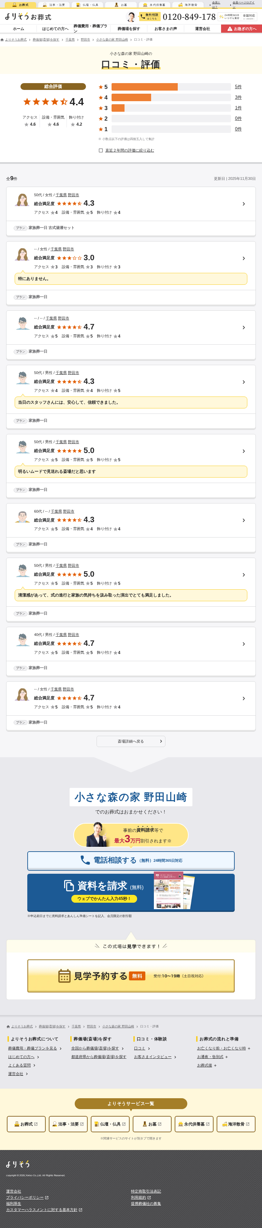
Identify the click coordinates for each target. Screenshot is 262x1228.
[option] (35, 1048)
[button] (131, 741)
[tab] (20, 4)
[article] (131, 212)
